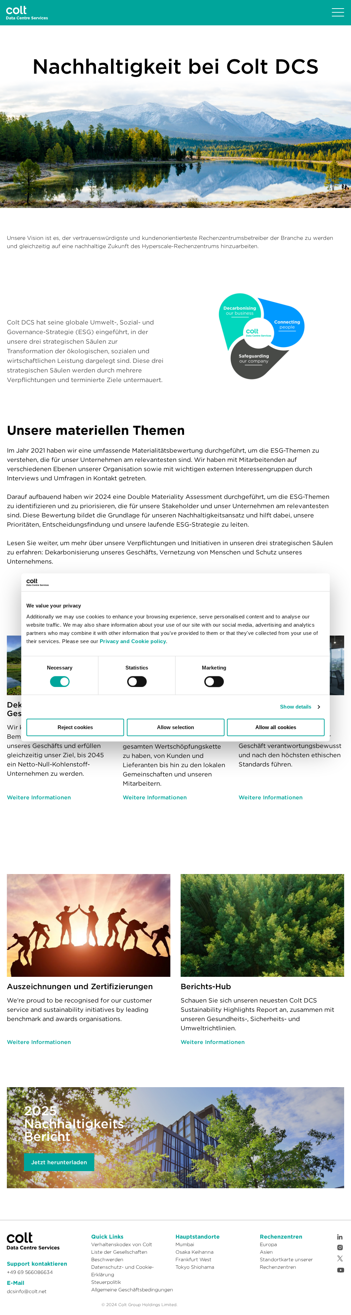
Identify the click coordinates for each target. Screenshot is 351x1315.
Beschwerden (107, 1259)
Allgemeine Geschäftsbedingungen (132, 1290)
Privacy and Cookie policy (133, 641)
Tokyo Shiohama (195, 1267)
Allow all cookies (275, 727)
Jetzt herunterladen (59, 1162)
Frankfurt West (193, 1259)
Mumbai (185, 1244)
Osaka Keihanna (195, 1252)
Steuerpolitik (106, 1282)
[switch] (137, 681)
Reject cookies (75, 727)
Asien (266, 1252)
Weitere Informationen (39, 797)
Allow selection (175, 727)
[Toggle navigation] (338, 13)
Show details (295, 707)
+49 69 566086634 (30, 1272)
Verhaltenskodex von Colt (121, 1244)
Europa (268, 1244)
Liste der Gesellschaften (119, 1252)
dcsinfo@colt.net (27, 1291)
